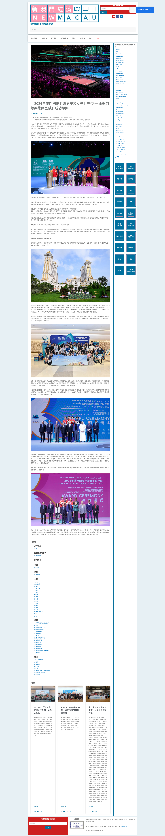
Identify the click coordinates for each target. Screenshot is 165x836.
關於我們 (34, 38)
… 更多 (117, 157)
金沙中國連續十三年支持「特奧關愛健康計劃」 (98, 710)
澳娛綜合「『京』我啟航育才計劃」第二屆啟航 (43, 710)
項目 (43, 38)
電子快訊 (54, 38)
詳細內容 (36, 806)
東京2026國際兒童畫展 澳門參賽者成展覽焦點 (70, 710)
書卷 (81, 38)
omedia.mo (124, 826)
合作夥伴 (63, 38)
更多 (90, 38)
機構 (73, 38)
